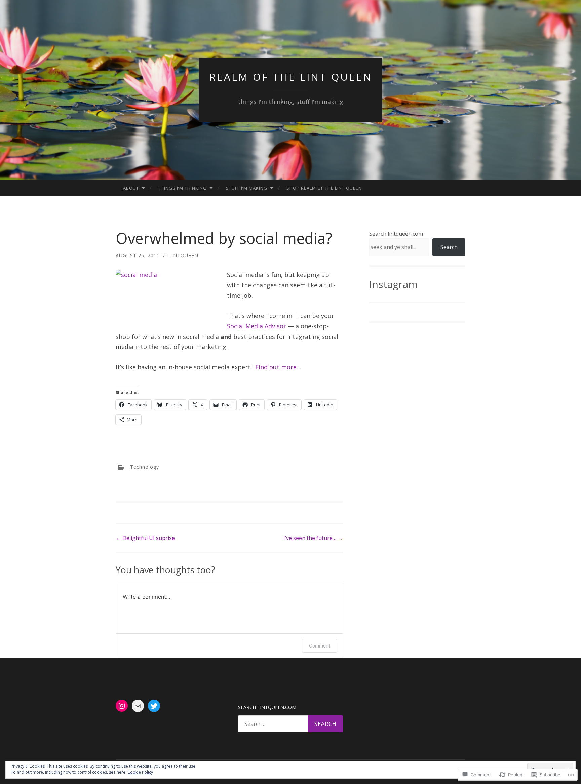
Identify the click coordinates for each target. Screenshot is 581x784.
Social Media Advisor (256, 326)
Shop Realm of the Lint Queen (324, 188)
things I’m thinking (182, 188)
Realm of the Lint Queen (290, 77)
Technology (144, 466)
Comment (319, 646)
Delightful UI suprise (145, 538)
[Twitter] (154, 706)
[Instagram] (122, 706)
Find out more (276, 367)
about (131, 188)
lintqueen (183, 255)
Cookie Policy (140, 772)
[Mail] (138, 706)
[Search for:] (290, 723)
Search (449, 247)
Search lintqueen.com (396, 233)
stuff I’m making (246, 188)
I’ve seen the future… (313, 538)
